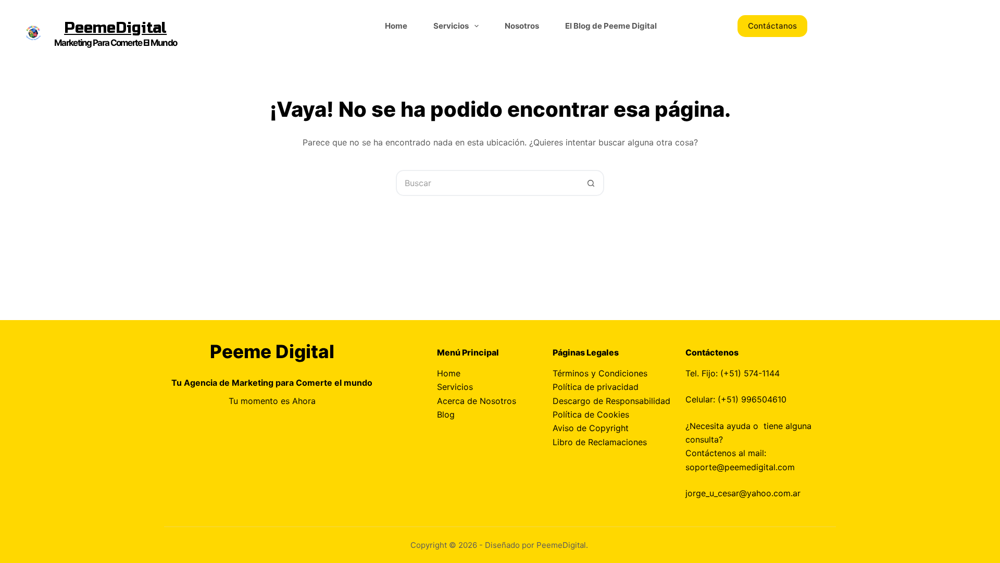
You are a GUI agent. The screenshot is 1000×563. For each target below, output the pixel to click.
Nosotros (522, 26)
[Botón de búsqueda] (591, 183)
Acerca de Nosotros (476, 401)
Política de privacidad (596, 387)
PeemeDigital (115, 28)
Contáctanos (772, 26)
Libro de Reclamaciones (600, 442)
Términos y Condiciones (600, 373)
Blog (446, 414)
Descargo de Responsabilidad (611, 401)
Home (396, 26)
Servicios (451, 26)
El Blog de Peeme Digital (611, 26)
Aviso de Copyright (591, 428)
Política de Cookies (591, 414)
